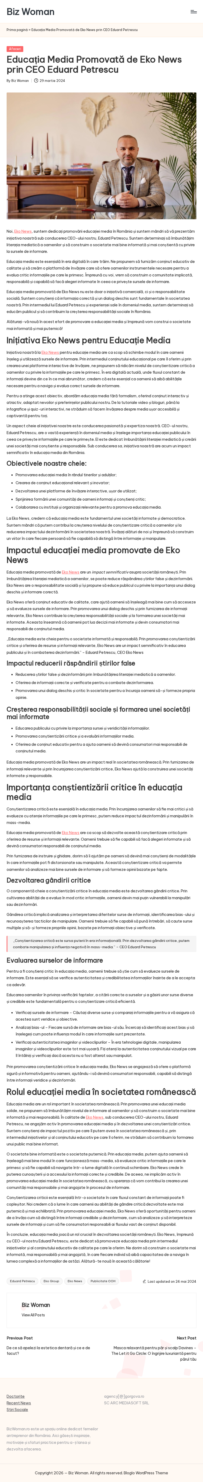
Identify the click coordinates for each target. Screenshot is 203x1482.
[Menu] (193, 11)
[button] (33, 1315)
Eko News (75, 1281)
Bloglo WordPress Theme (146, 1473)
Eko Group (51, 1281)
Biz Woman (30, 11)
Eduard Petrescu (22, 1281)
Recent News (19, 1403)
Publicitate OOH (103, 1281)
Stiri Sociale (17, 1409)
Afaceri (15, 49)
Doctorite (16, 1396)
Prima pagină (17, 30)
